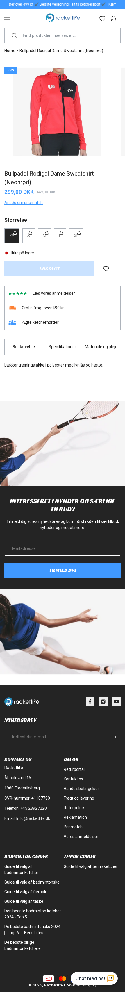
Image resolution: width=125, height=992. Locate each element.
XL (78, 238)
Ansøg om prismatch (23, 202)
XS (14, 238)
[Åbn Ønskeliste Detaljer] (102, 19)
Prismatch (73, 827)
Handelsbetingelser (81, 788)
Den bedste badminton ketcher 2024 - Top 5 (32, 914)
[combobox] (65, 35)
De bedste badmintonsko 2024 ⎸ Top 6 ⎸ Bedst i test (32, 929)
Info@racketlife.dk (33, 818)
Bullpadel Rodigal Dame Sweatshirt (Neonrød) (61, 50)
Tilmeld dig (62, 570)
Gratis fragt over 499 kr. (43, 307)
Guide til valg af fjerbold (25, 891)
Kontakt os (73, 779)
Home (9, 50)
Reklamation (75, 817)
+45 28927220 (33, 808)
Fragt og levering (79, 798)
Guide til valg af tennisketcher (91, 866)
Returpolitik (74, 807)
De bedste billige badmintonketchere (22, 945)
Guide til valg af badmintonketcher (21, 869)
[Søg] (14, 35)
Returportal (74, 769)
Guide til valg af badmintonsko (32, 882)
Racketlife (53, 985)
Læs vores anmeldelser (54, 293)
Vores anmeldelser (81, 836)
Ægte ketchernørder (40, 322)
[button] (7, 18)
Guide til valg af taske (23, 901)
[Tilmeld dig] (114, 736)
